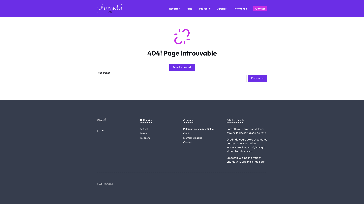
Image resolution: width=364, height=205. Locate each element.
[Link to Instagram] (103, 131)
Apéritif (222, 8)
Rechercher (103, 72)
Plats (189, 8)
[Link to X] (98, 131)
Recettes (174, 8)
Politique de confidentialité (198, 129)
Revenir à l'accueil (182, 67)
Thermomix (240, 8)
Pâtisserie (205, 8)
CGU (186, 133)
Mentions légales (192, 137)
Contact (260, 8)
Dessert (144, 133)
